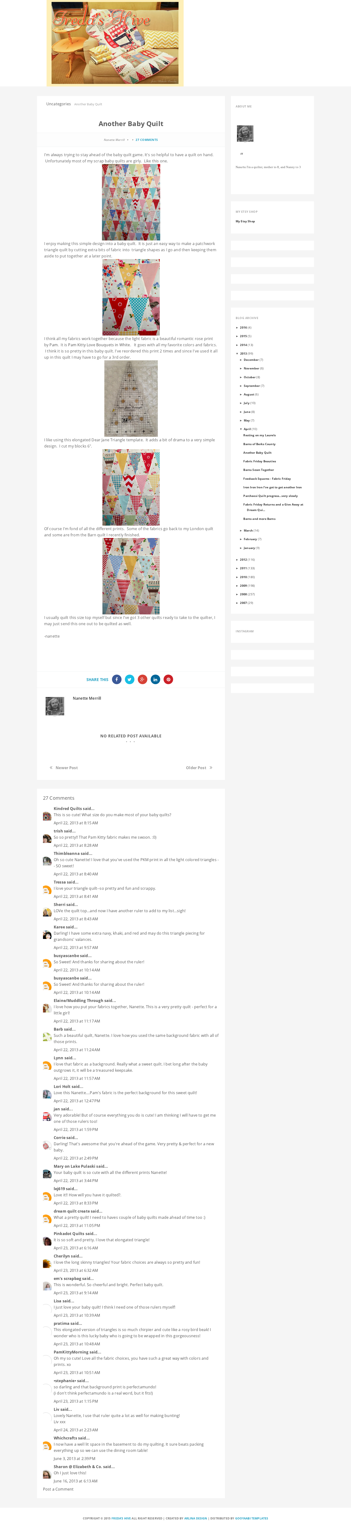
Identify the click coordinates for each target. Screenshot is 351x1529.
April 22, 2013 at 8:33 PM (76, 1203)
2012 (243, 559)
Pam (53, 344)
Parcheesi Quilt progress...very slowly (270, 496)
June (247, 412)
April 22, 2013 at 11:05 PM (77, 1225)
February (250, 539)
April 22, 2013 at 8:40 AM (76, 874)
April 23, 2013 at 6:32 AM (76, 1270)
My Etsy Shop (245, 221)
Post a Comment (58, 1489)
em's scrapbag (67, 1278)
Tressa (60, 882)
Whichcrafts (65, 1438)
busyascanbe (66, 955)
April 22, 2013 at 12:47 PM (77, 1100)
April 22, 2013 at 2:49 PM (76, 1158)
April (247, 429)
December (251, 360)
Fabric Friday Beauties (259, 461)
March (248, 530)
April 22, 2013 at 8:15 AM (76, 823)
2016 (243, 327)
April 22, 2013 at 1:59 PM (76, 1129)
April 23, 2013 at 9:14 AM (76, 1292)
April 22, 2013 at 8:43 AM (76, 919)
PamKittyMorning (71, 1352)
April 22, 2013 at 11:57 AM (77, 1078)
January (249, 548)
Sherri (59, 904)
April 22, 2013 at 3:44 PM (76, 1180)
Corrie (59, 1137)
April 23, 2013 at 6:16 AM (76, 1248)
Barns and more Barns (259, 519)
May (247, 420)
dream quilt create (72, 1211)
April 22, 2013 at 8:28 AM (76, 845)
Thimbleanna (67, 853)
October (249, 377)
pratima (61, 1323)
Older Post (196, 767)
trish (58, 831)
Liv (56, 1409)
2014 (243, 345)
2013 (243, 353)
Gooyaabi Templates (251, 1518)
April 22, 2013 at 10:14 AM (77, 970)
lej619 (59, 1188)
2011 (243, 568)
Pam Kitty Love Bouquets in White (99, 344)
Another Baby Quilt (257, 452)
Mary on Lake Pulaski (74, 1166)
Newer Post (67, 767)
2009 (243, 585)
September (252, 386)
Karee (59, 927)
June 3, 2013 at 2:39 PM (74, 1458)
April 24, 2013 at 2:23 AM (76, 1430)
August (249, 394)
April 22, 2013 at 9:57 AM (76, 947)
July (247, 403)
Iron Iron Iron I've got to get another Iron (272, 487)
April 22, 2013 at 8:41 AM (76, 896)
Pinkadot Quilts (69, 1233)
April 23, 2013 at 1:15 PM (76, 1401)
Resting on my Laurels (259, 435)
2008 (243, 594)
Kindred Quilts (68, 808)
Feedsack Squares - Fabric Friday (267, 478)
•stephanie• (65, 1380)
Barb (58, 1029)
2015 (243, 336)
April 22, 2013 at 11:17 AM (77, 1021)
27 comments (147, 140)
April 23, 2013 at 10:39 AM (77, 1315)
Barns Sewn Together (258, 470)
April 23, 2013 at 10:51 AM (77, 1372)
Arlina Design (195, 1518)
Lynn (59, 1057)
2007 (243, 603)
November (251, 368)
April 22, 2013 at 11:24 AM (77, 1049)
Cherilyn (62, 1256)
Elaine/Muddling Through (78, 1000)
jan (57, 1109)
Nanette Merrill (87, 698)
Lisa (58, 1301)
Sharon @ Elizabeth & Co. (78, 1466)
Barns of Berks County (259, 444)
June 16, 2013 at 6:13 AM (75, 1481)
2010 (243, 577)
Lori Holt (62, 1086)
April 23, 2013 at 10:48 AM (77, 1344)
